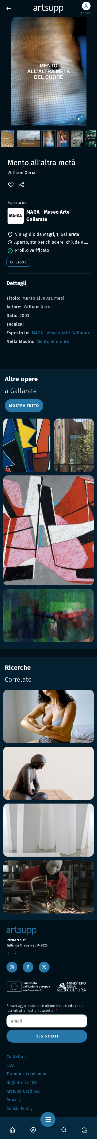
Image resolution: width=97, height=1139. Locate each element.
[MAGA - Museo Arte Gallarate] (16, 216)
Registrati (47, 1036)
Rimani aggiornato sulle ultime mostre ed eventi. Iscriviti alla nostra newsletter (45, 1008)
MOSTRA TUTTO (24, 405)
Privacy (13, 1099)
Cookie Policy (19, 1108)
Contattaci (16, 1056)
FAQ (10, 1065)
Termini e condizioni (26, 1073)
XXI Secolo (18, 262)
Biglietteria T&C (21, 1082)
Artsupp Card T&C (23, 1091)
